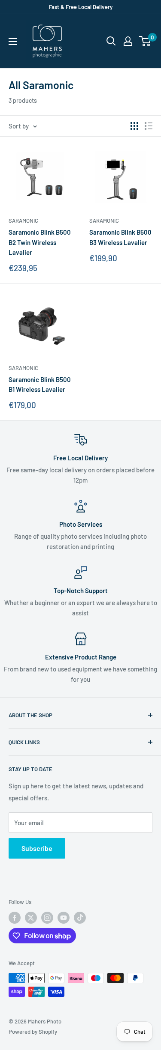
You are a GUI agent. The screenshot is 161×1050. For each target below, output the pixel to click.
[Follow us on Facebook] (15, 918)
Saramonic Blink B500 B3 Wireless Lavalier (120, 237)
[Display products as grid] (134, 126)
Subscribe (36, 848)
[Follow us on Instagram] (47, 918)
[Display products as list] (148, 126)
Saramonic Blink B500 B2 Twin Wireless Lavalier (40, 242)
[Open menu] (13, 41)
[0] (145, 41)
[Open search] (111, 41)
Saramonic (23, 220)
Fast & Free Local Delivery (80, 6)
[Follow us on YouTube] (64, 918)
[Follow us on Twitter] (31, 918)
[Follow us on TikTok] (80, 918)
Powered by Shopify (33, 1031)
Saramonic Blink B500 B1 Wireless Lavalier (40, 384)
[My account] (128, 41)
